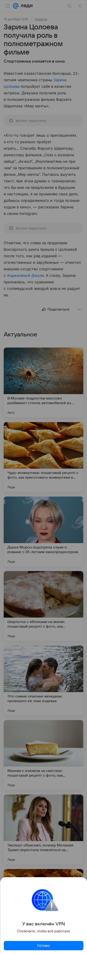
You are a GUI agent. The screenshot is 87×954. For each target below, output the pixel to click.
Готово (43, 946)
